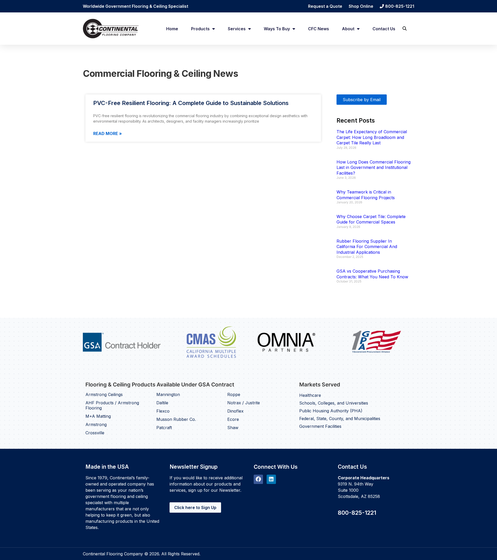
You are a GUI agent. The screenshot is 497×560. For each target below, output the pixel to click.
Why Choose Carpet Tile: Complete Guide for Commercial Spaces (371, 219)
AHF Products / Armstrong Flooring (112, 405)
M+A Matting (98, 416)
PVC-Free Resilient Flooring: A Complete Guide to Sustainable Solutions (191, 103)
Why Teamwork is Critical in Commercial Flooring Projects (366, 194)
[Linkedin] (271, 479)
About (348, 28)
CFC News (318, 28)
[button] (404, 29)
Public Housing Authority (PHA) (330, 410)
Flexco (163, 411)
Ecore (233, 419)
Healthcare (310, 395)
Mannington (168, 394)
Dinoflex (235, 411)
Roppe (233, 394)
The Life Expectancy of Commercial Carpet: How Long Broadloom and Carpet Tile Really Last (372, 137)
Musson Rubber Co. (176, 419)
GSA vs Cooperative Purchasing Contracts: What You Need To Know (372, 273)
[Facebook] (258, 479)
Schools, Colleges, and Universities (333, 403)
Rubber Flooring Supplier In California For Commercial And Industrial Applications (367, 246)
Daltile (162, 402)
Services (237, 28)
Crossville (94, 432)
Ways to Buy (277, 28)
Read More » (107, 133)
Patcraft (164, 427)
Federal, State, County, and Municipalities (339, 418)
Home (172, 28)
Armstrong (96, 424)
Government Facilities (320, 426)
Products (200, 28)
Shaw (232, 427)
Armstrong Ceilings (104, 394)
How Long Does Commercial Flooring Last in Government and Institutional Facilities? (374, 167)
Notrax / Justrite (243, 402)
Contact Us (383, 28)
